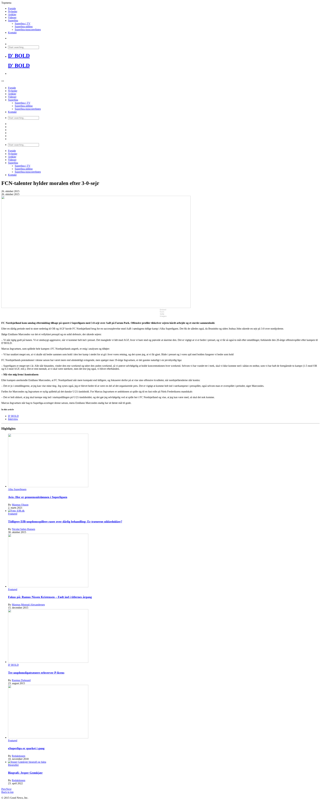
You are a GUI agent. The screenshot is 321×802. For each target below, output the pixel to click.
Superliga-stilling (24, 26)
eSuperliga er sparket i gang (26, 748)
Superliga (13, 20)
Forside (12, 8)
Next (8, 789)
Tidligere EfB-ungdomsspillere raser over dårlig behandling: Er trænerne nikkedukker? (65, 521)
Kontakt (12, 32)
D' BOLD (19, 56)
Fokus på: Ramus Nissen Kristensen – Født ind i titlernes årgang (50, 597)
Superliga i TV (22, 23)
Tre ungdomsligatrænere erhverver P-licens (36, 672)
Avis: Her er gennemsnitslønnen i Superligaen (37, 497)
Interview (13, 419)
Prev (3, 789)
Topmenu (6, 2)
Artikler (12, 14)
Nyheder (12, 11)
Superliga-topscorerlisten (28, 29)
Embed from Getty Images (163, 313)
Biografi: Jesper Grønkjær (25, 772)
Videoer (12, 17)
